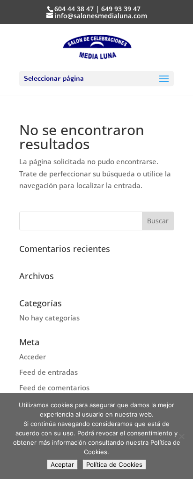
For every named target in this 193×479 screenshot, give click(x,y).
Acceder (32, 356)
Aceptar (62, 464)
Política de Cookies (114, 464)
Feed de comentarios (54, 387)
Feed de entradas (48, 372)
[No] (181, 436)
